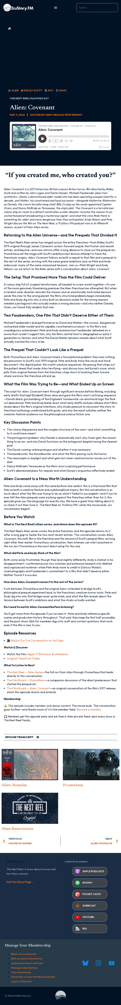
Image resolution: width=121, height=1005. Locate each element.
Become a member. (89, 709)
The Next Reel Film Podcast (29, 98)
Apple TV (33, 654)
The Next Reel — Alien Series (25, 672)
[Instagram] (98, 963)
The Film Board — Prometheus (26, 680)
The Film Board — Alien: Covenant (28, 688)
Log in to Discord (21, 981)
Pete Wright (73, 114)
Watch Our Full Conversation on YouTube (37, 640)
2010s (62, 90)
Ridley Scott (33, 90)
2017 (50, 90)
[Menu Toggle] (55, 7)
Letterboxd (61, 654)
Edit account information (26, 958)
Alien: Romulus (14, 785)
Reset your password (23, 954)
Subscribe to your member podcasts (33, 976)
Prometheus (73, 785)
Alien (15, 90)
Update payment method (27, 963)
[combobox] (97, 7)
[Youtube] (111, 963)
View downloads (21, 972)
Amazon (46, 654)
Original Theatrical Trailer (23, 658)
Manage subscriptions (24, 967)
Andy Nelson (54, 114)
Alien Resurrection (17, 829)
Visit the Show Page (20, 882)
